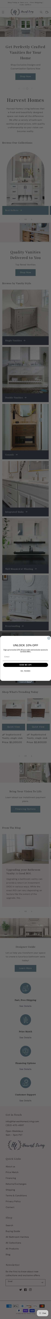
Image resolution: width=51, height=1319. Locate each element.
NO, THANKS (25, 671)
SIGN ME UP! (25, 665)
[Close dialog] (49, 638)
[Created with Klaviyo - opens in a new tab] (25, 682)
